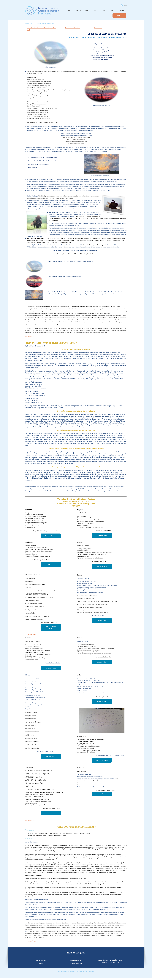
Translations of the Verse (72, 28)
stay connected (77, 963)
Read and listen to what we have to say (110, 960)
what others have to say (111, 962)
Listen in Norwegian (102, 760)
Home (27, 23)
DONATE (119, 15)
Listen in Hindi (50, 756)
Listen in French (51, 668)
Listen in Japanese (51, 813)
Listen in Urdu (101, 701)
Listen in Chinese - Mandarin (50, 627)
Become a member (75, 960)
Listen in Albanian (101, 566)
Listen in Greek (101, 620)
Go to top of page (30, 336)
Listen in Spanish (102, 794)
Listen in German (50, 536)
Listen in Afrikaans (51, 564)
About (32, 23)
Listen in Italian (102, 662)
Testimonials (98, 28)
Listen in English (102, 535)
